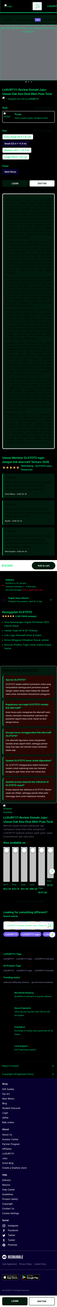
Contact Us (8, 1208)
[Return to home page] (17, 6)
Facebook (13, 1230)
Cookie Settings (10, 1213)
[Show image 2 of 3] (28, 81)
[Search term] (38, 6)
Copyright (7, 1203)
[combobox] (37, 6)
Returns (6, 1184)
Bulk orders (8, 1122)
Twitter (11, 1235)
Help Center (8, 1189)
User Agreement (9, 1264)
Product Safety (10, 1199)
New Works (8, 1098)
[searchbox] (28, 925)
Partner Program (11, 1144)
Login (5, 1112)
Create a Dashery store (14, 1167)
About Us (7, 1134)
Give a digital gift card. (33, 590)
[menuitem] (8, 20)
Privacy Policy (25, 1264)
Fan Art (6, 1093)
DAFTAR (41, 1301)
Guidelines (7, 1194)
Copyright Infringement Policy (18, 1074)
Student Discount (11, 1108)
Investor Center (10, 1139)
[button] (41, 871)
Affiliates (6, 1148)
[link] (11, 934)
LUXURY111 (8, 19)
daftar (5, 1117)
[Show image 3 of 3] (31, 81)
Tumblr (11, 1240)
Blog (4, 1103)
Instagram (13, 1225)
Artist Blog (7, 1163)
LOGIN (14, 1301)
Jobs (4, 1158)
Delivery (6, 1180)
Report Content (10, 1065)
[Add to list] (6, 850)
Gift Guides (8, 1089)
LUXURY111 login (28, 19)
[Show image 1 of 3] (26, 81)
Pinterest (12, 1244)
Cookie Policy (40, 1264)
